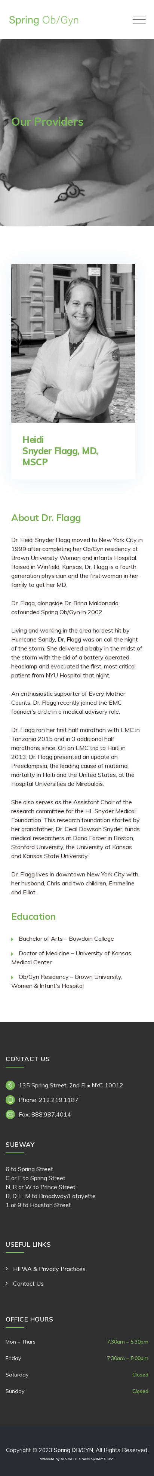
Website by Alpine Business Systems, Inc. (77, 1459)
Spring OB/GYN (73, 1450)
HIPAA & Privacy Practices (49, 1269)
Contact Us (28, 1283)
